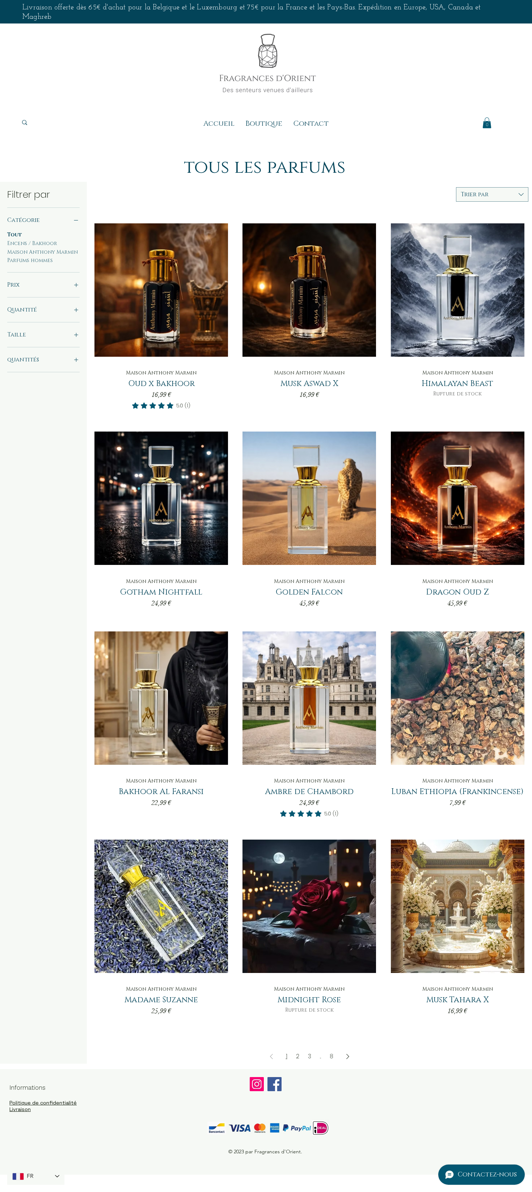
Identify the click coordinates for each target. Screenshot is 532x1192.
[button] (486, 122)
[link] (161, 405)
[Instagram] (257, 1084)
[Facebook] (274, 1084)
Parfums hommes (30, 260)
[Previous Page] (271, 1056)
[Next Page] (347, 1056)
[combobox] (492, 194)
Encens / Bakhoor (32, 243)
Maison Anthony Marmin (42, 252)
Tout (14, 234)
